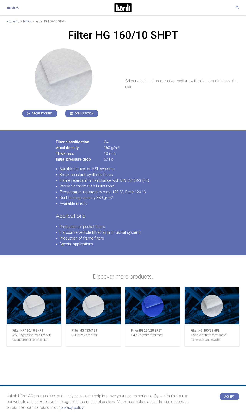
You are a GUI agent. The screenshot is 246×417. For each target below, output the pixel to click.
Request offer (42, 113)
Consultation (84, 113)
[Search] (237, 7)
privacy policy (72, 407)
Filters (27, 21)
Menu (15, 7)
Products (13, 21)
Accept (229, 396)
